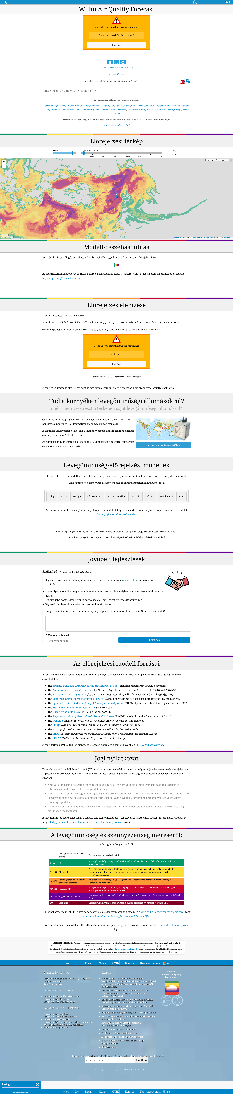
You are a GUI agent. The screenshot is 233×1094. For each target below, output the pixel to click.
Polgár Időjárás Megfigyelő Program (118, 1012)
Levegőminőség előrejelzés (57, 1019)
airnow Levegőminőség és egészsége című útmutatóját (117, 916)
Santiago (91, 109)
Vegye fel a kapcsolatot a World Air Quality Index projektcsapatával (67, 980)
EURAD (57, 738)
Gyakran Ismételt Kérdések (61, 1008)
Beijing (47, 105)
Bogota (160, 105)
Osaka (140, 105)
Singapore (121, 109)
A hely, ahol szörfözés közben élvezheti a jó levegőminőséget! (122, 1042)
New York (161, 109)
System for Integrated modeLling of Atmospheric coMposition (88, 703)
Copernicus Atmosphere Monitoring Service (78, 698)
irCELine (58, 720)
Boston (186, 109)
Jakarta (173, 105)
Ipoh (143, 109)
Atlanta (116, 113)
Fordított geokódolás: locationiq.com (119, 1033)
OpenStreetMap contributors (202, 238)
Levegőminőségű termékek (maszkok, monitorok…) (68, 1022)
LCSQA (57, 725)
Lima (98, 109)
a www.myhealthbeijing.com (171, 925)
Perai (148, 109)
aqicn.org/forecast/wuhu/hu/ (121, 67)
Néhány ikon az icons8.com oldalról (118, 1029)
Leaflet (178, 238)
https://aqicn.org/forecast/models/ (61, 278)
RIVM (56, 729)
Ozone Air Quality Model (67, 711)
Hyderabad (81, 109)
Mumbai (71, 109)
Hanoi (46, 109)
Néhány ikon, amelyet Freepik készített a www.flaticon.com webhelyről (121, 1024)
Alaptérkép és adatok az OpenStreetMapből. (122, 1036)
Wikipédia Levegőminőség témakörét (162, 911)
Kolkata (62, 109)
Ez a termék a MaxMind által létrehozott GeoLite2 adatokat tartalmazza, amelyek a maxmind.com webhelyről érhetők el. (125, 993)
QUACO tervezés (109, 1047)
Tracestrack (228, 238)
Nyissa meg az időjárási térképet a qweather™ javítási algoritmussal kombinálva (127, 1007)
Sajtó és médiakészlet (54, 984)
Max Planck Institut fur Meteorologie (74, 707)
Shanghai (55, 105)
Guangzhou (95, 105)
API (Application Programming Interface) (63, 1024)
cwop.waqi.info (148, 1012)
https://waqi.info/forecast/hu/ (117, 125)
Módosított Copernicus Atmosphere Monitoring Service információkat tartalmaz (128, 1017)
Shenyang (74, 105)
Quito (113, 109)
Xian (112, 105)
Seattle (170, 109)
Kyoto (133, 105)
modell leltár (129, 580)
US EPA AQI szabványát (149, 744)
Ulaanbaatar (183, 105)
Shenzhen (84, 105)
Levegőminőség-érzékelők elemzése (61, 1001)
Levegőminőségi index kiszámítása (60, 1016)
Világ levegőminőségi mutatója (106, 946)
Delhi (166, 105)
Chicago (177, 109)
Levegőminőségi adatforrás (57, 1013)
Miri (154, 109)
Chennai (54, 109)
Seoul (146, 105)
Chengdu (65, 105)
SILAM (57, 733)
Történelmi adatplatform (56, 1027)
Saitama (126, 105)
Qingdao (105, 105)
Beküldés (141, 1060)
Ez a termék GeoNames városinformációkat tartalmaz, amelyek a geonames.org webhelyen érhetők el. (127, 1001)
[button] (116, 195)
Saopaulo (106, 109)
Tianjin (118, 105)
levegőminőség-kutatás (58, 990)
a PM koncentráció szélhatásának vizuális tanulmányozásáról (85, 822)
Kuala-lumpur (133, 109)
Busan (153, 105)
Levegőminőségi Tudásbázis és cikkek (62, 996)
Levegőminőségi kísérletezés (57, 999)
